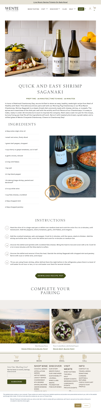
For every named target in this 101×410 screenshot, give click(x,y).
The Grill (68, 374)
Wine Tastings (70, 372)
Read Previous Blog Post (35, 349)
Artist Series (40, 375)
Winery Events (70, 379)
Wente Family (54, 371)
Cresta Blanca (40, 391)
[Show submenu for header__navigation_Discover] (59, 9)
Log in (90, 9)
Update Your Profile (84, 386)
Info (82, 365)
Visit (43, 9)
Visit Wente (68, 367)
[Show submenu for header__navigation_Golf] (75, 9)
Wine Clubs (53, 380)
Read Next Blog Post (64, 349)
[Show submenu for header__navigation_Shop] (85, 9)
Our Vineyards (55, 373)
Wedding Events (71, 381)
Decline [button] (86, 405)
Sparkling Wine (40, 385)
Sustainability (55, 376)
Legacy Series (40, 378)
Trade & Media (85, 371)
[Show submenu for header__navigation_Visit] (47, 9)
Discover (54, 9)
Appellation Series (39, 372)
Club (64, 9)
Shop (81, 9)
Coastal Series (40, 369)
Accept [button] (78, 405)
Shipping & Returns (83, 379)
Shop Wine (41, 365)
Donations (83, 373)
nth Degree (39, 382)
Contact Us (84, 369)
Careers (82, 376)
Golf (71, 9)
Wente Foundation (54, 384)
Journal (52, 378)
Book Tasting (33, 9)
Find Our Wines (55, 387)
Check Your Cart (86, 382)
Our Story (53, 369)
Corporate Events (69, 384)
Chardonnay (39, 380)
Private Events (70, 388)
